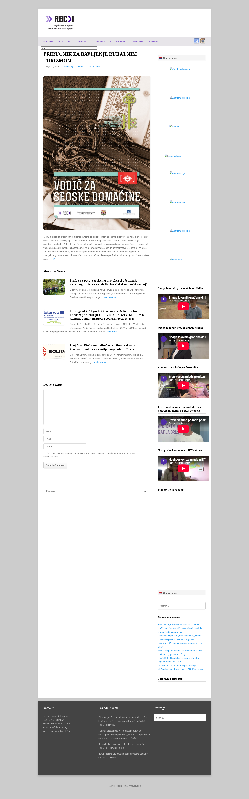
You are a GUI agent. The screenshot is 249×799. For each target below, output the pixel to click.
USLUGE (82, 41)
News (81, 66)
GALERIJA (138, 41)
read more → (110, 297)
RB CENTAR (64, 41)
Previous (50, 491)
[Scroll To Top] (124, 790)
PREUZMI (121, 41)
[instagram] (203, 41)
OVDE (55, 259)
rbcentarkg (69, 66)
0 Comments (94, 66)
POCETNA (48, 41)
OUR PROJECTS (103, 41)
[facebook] (196, 41)
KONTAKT (153, 41)
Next (145, 491)
